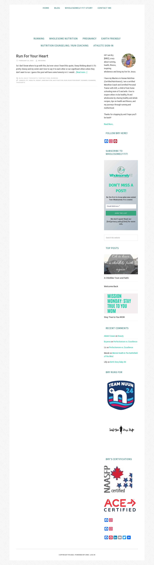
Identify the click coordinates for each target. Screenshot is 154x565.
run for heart (74, 80)
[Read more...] (81, 72)
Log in (92, 555)
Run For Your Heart (32, 55)
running (92, 80)
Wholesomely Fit (77, 23)
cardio (22, 80)
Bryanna (107, 341)
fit (27, 80)
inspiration (47, 80)
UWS (87, 555)
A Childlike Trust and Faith (116, 277)
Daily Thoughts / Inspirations (37, 78)
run (65, 80)
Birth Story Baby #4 (118, 362)
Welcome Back (111, 286)
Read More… (109, 124)
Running (54, 78)
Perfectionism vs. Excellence (125, 341)
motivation (58, 80)
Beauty (121, 336)
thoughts (20, 82)
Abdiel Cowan (109, 336)
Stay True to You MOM (114, 317)
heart (38, 80)
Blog (21, 78)
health (32, 80)
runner (84, 80)
